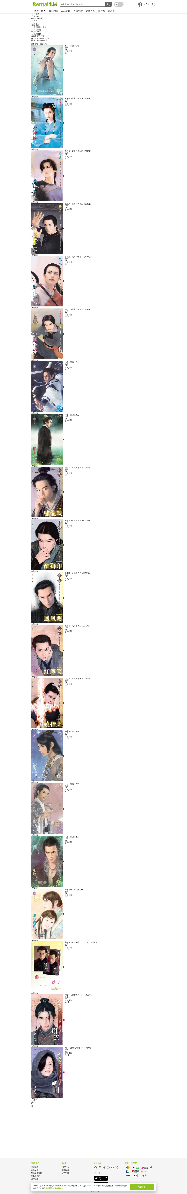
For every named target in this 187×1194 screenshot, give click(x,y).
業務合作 (34, 1170)
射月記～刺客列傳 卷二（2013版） (78, 257)
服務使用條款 (36, 1173)
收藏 (33, 97)
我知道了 (141, 1187)
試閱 (36, 97)
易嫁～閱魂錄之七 (72, 46)
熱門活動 (53, 10)
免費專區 (90, 10)
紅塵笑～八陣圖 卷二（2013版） (78, 626)
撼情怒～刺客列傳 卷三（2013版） (78, 204)
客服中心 (65, 1167)
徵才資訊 (34, 1179)
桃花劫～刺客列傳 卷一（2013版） (78, 309)
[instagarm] (108, 1168)
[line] (99, 1168)
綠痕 (66, 47)
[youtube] (112, 1168)
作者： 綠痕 (39, 36)
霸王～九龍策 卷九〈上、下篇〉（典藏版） (82, 942)
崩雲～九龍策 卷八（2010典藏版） (79, 995)
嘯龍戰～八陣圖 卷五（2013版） (78, 468)
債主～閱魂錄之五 (72, 415)
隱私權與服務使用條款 (54, 1188)
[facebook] (95, 1168)
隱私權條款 (35, 1176)
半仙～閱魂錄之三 (72, 784)
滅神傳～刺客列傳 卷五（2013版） (78, 98)
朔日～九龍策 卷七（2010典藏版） (79, 1048)
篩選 (45, 40)
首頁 (33, 36)
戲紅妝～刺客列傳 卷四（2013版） (78, 151)
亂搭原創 (65, 10)
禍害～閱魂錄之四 (72, 731)
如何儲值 (65, 1170)
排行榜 (101, 10)
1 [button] (31, 1104)
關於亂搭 (34, 1167)
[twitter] (116, 1168)
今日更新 (78, 10)
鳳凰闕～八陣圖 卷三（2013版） (78, 573)
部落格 (111, 10)
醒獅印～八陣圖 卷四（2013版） (78, 520)
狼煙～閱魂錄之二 (72, 837)
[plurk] (104, 1168)
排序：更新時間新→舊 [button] (40, 38)
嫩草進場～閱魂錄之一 (74, 890)
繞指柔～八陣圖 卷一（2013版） (78, 679)
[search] (108, 4)
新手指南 (65, 1173)
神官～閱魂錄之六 (72, 362)
